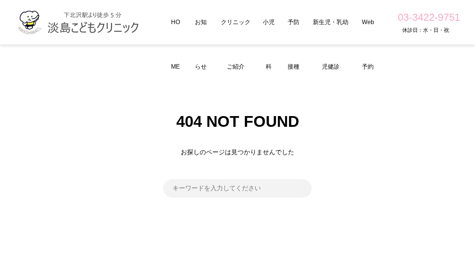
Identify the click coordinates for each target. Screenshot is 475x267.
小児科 (269, 31)
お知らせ (201, 31)
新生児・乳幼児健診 (330, 31)
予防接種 (293, 31)
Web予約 (368, 31)
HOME (175, 31)
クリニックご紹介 (235, 31)
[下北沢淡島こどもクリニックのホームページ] (79, 22)
